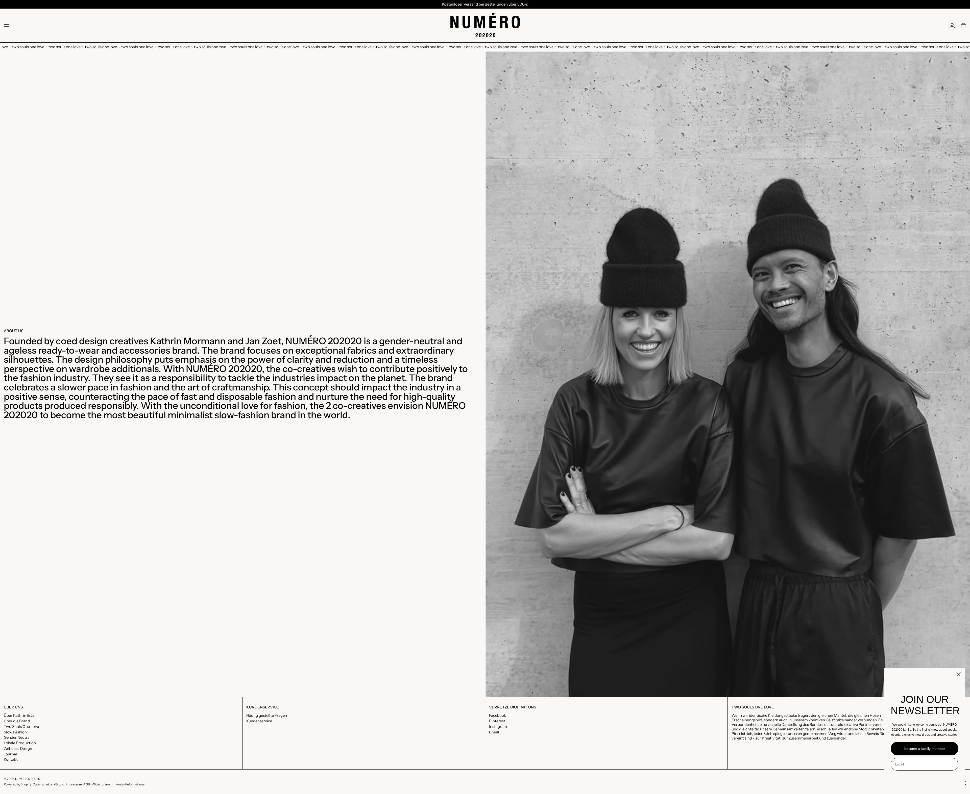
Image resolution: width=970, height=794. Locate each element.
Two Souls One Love (21, 726)
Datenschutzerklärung (48, 784)
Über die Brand (17, 721)
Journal (10, 754)
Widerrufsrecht (103, 784)
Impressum (74, 784)
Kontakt (11, 759)
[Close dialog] (958, 674)
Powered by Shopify (17, 784)
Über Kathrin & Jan (20, 715)
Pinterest (497, 721)
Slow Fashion (15, 732)
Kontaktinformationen (130, 784)
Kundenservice (259, 721)
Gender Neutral (17, 737)
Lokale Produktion (20, 742)
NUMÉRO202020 (27, 779)
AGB (86, 784)
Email (494, 732)
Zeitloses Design (18, 748)
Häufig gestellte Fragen (266, 715)
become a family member (924, 749)
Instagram (498, 726)
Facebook (497, 715)
